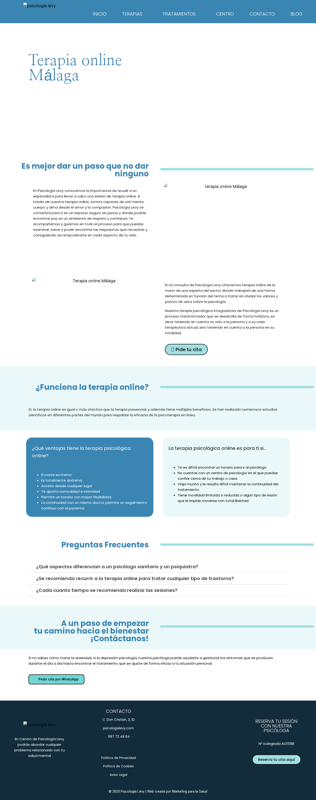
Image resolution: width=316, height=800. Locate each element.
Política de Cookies (118, 766)
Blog (296, 14)
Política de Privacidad (118, 758)
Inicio (99, 14)
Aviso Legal (118, 774)
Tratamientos (179, 14)
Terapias (132, 14)
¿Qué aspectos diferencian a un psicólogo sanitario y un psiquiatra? (117, 566)
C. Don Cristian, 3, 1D (118, 719)
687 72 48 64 (118, 736)
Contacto (262, 14)
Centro (225, 14)
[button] (158, 567)
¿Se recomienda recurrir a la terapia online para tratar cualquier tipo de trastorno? (135, 578)
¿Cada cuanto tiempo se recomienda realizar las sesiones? (106, 590)
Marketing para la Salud (189, 791)
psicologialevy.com (118, 728)
